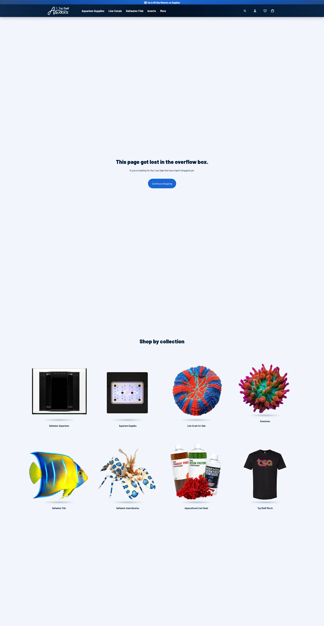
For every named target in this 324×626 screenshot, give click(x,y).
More (163, 11)
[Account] (255, 11)
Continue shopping (162, 183)
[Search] (245, 11)
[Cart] (272, 11)
